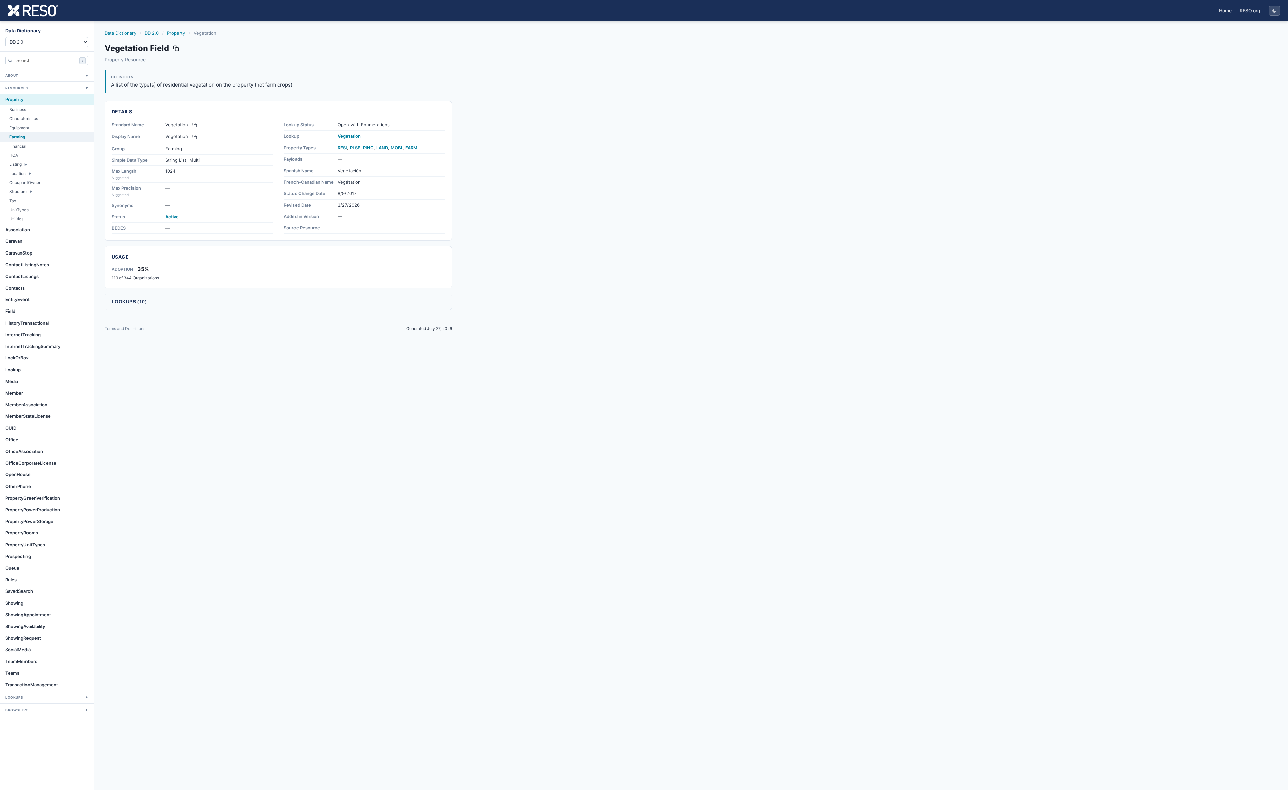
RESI (342, 147)
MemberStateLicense (28, 416)
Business (17, 109)
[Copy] (194, 125)
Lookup (13, 369)
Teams (12, 673)
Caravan (13, 241)
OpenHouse (18, 474)
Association (17, 229)
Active (172, 216)
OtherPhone (18, 486)
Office (11, 439)
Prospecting (18, 556)
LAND (382, 147)
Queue (12, 568)
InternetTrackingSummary (32, 346)
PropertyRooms (21, 532)
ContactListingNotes (27, 264)
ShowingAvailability (25, 626)
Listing (15, 164)
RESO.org (1250, 10)
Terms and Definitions (125, 328)
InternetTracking (23, 334)
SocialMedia (18, 649)
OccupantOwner (24, 182)
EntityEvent (17, 299)
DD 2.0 (152, 33)
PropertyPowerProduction (32, 509)
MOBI (396, 147)
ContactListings (22, 276)
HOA (13, 155)
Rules (11, 579)
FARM (411, 147)
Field (10, 311)
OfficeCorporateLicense (30, 463)
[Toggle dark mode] (1274, 11)
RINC (368, 147)
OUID (10, 428)
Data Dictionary (120, 33)
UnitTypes (19, 209)
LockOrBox (17, 357)
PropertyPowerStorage (29, 521)
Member (14, 393)
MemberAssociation (26, 404)
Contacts (15, 288)
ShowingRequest (23, 638)
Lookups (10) (278, 301)
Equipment (19, 127)
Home (1225, 10)
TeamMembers (21, 661)
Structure (18, 191)
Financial (17, 146)
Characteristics (23, 118)
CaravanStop (18, 253)
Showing (14, 603)
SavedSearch (19, 591)
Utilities (16, 218)
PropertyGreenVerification (32, 498)
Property (14, 99)
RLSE (355, 147)
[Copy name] (176, 48)
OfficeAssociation (24, 451)
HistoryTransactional (27, 323)
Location (17, 173)
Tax (12, 200)
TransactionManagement (31, 684)
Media (11, 381)
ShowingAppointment (28, 614)
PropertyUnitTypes (25, 544)
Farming (17, 136)
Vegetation (349, 136)
